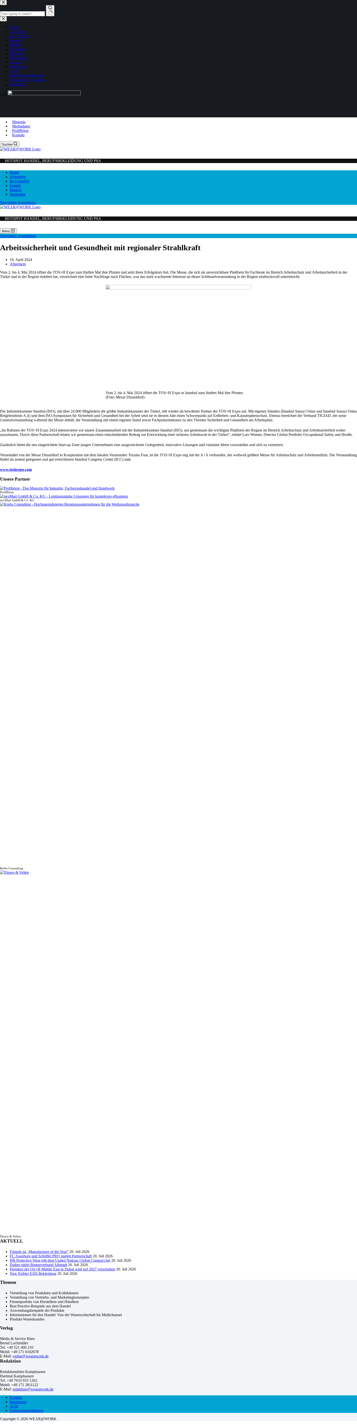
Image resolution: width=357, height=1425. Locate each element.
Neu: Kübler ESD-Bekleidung (33, 1273)
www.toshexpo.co (14, 469)
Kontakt (18, 135)
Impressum (18, 1402)
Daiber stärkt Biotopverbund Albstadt (38, 1265)
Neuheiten (18, 194)
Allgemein (18, 177)
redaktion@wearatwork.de (33, 1389)
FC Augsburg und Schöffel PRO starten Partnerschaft (51, 1256)
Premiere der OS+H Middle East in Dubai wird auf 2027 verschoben (62, 1269)
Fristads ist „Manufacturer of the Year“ (39, 1252)
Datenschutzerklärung (26, 1410)
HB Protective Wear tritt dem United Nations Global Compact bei (60, 1260)
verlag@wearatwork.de (31, 1356)
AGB (14, 1406)
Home (14, 172)
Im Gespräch (19, 181)
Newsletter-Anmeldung (18, 202)
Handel (15, 185)
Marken (16, 190)
